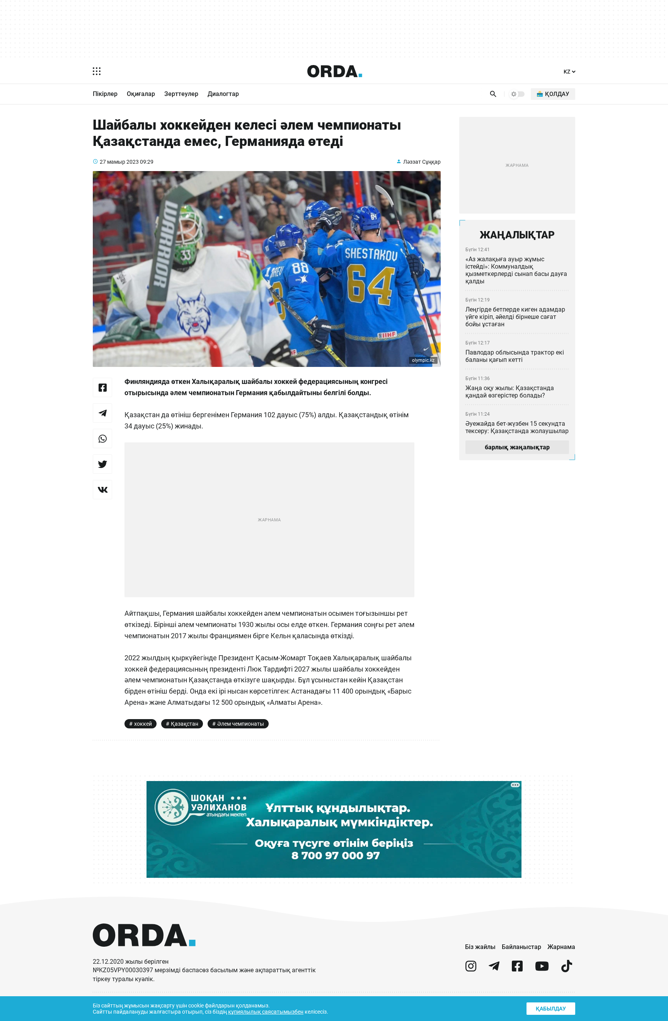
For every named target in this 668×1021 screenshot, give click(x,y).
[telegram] (494, 969)
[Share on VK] (102, 489)
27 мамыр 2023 (119, 162)
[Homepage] (334, 71)
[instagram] (470, 969)
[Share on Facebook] (102, 387)
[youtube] (542, 969)
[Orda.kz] (144, 954)
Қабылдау (551, 1009)
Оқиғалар (141, 94)
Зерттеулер (181, 94)
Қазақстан (184, 724)
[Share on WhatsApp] (102, 438)
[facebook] (517, 969)
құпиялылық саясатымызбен (265, 1012)
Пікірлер (105, 94)
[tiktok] (566, 969)
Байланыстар (521, 947)
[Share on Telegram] (102, 413)
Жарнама (561, 947)
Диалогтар (223, 94)
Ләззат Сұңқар (422, 162)
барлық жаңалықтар (517, 447)
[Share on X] (102, 464)
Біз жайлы (480, 947)
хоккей (143, 724)
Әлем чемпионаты (240, 724)
